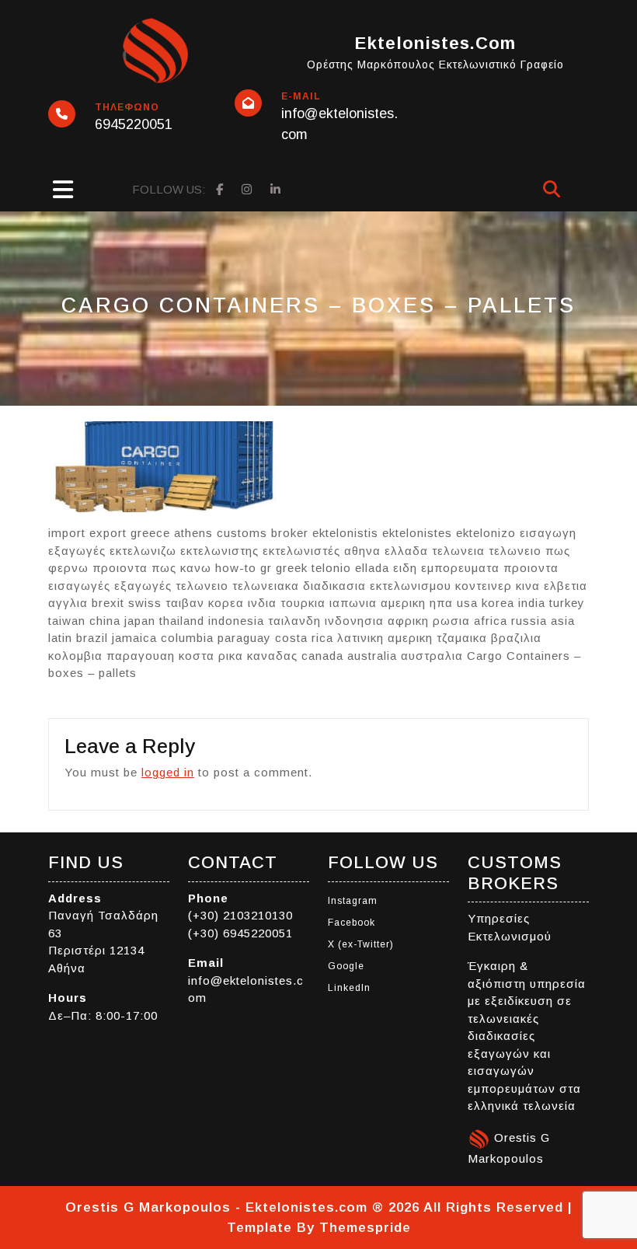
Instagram (353, 900)
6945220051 (133, 124)
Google (346, 966)
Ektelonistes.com (435, 43)
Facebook (351, 922)
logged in (167, 772)
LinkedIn (349, 987)
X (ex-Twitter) (361, 944)
